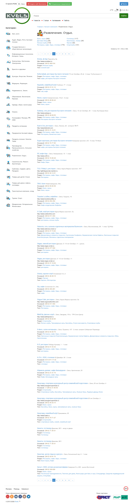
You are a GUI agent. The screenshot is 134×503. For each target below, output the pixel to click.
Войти (124, 4)
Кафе (43, 162)
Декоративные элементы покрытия (53, 235)
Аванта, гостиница (44, 428)
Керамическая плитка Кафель (92, 235)
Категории (11, 27)
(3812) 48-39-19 (50, 276)
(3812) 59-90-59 (50, 186)
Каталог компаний (50, 27)
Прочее (69, 43)
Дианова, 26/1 (57, 441)
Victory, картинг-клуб (45, 273)
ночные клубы (54, 220)
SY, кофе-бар (42, 153)
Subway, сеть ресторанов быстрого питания (54, 110)
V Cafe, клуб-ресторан (45, 211)
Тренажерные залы (58, 323)
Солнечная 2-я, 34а (52, 287)
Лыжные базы (81, 392)
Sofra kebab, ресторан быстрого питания (53, 74)
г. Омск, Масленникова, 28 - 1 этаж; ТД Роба (97, 226)
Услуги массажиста (79, 323)
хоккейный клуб (65, 422)
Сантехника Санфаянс (74, 235)
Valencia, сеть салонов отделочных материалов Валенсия (59, 226)
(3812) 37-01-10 (50, 87)
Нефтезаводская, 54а (53, 184)
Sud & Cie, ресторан (45, 125)
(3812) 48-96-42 (50, 100)
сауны (47, 104)
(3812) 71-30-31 (50, 430)
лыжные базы (76, 407)
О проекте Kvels (11, 4)
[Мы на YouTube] (8, 496)
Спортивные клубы (93, 323)
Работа (66, 20)
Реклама (9, 489)
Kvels (16, 501)
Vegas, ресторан (43, 258)
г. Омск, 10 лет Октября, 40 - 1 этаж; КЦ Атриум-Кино (90, 111)
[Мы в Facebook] (20, 496)
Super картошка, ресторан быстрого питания (54, 140)
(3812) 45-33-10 (50, 403)
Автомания (56, 20)
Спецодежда (100, 473)
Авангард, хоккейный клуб (47, 413)
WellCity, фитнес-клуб (45, 314)
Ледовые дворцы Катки (95, 392)
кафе (43, 78)
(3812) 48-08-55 (50, 115)
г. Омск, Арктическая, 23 (74, 370)
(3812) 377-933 (50, 248)
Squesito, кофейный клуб (47, 85)
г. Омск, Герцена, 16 (65, 196)
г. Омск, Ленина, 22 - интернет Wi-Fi (65, 126)
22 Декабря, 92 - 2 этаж (63, 357)
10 (69, 54)
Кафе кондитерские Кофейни (51, 205)
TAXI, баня (41, 183)
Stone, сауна (42, 97)
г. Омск (22, 4)
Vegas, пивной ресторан (46, 243)
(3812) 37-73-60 (50, 231)
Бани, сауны (41, 38)
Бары (47, 162)
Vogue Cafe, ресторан (45, 299)
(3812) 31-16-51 (50, 130)
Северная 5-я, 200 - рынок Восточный (81, 467)
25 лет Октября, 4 (94, 398)
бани (42, 104)
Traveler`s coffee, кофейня (47, 196)
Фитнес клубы (46, 323)
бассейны (44, 407)
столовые (44, 364)
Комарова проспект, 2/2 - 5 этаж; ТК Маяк (86, 141)
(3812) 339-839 (50, 469)
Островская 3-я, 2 (59, 274)
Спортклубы (71, 45)
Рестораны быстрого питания (51, 119)
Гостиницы (70, 38)
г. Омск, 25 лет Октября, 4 (97, 383)
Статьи (46, 20)
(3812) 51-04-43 (50, 347)
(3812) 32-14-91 (50, 173)
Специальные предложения (60, 4)
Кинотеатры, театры (74, 41)
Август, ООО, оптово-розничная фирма (52, 467)
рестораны (44, 220)
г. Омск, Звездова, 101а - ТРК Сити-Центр (68, 314)
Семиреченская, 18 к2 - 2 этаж (57, 98)
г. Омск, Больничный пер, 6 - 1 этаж (75, 454)
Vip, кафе (40, 286)
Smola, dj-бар (42, 59)
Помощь (16, 489)
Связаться (25, 489)
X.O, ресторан (42, 344)
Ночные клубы (42, 43)
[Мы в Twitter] (28, 496)
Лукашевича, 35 (63, 413)
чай (42, 91)
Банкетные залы (55, 134)
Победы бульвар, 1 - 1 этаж (57, 344)
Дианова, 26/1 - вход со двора (62, 428)
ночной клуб (45, 67)
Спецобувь (47, 476)
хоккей (57, 422)
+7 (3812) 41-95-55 (51, 388)
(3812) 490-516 (50, 63)
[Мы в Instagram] (24, 496)
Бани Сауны (45, 461)
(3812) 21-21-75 (50, 373)
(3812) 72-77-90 (50, 143)
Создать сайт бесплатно (37, 4)
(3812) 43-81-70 (50, 456)
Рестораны (44, 134)
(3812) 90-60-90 (50, 319)
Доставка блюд (42, 41)
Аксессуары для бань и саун (85, 473)
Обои (116, 336)
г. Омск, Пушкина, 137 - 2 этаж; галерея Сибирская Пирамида (78, 329)
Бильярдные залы (52, 377)
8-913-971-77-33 (50, 360)
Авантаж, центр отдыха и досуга (49, 454)
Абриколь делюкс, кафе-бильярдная (51, 370)
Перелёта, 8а (52, 59)
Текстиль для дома (68, 473)
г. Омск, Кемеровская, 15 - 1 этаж (59, 154)
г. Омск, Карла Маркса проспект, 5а (66, 299)
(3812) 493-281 (50, 289)
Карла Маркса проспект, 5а (64, 212)
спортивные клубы (47, 422)
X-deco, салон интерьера (46, 329)
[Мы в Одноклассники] (12, 496)
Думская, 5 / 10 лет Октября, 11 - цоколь (70, 244)
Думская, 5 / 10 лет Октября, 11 (61, 259)
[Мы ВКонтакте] (16, 496)
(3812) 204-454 (50, 201)
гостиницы (44, 448)
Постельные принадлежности (51, 473)
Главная (40, 27)
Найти (123, 15)
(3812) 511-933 (50, 216)
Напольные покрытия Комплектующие (54, 336)
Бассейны (69, 323)
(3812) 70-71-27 (50, 418)
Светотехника (42, 338)
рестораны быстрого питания (55, 78)
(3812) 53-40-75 (50, 332)
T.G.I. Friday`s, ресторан (46, 168)
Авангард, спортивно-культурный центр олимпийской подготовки (62, 383)
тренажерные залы (64, 407)
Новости (37, 20)
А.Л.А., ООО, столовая (46, 357)
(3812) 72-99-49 (50, 158)
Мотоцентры (51, 280)
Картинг (43, 280)
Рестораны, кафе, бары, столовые (49, 45)
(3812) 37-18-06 (50, 263)
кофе (46, 91)
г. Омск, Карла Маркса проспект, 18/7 (69, 169)
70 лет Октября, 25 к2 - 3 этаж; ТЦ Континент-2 (85, 74)
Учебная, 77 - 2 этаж (64, 85)
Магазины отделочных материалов (61, 237)
